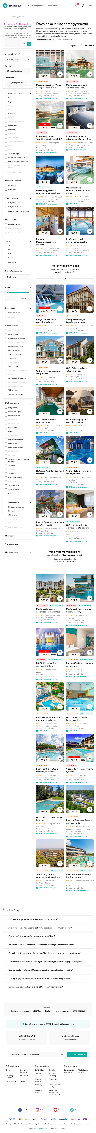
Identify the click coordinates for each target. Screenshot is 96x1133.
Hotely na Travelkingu (53, 1075)
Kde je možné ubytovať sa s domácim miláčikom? (31, 936)
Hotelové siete (11, 552)
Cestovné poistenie (38, 1080)
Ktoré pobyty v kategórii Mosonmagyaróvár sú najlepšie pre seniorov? (41, 978)
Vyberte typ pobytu (13, 93)
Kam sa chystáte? (12, 54)
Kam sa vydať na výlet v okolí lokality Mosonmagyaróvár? (35, 987)
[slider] (7, 292)
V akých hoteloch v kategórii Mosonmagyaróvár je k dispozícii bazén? (41, 944)
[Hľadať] (29, 44)
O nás (8, 1070)
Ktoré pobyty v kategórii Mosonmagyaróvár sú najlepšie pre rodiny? (40, 970)
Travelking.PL (63, 1128)
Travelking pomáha (9, 1077)
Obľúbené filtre (11, 220)
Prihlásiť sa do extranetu (83, 1071)
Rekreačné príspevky (38, 1091)
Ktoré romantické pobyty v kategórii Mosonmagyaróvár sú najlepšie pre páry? (45, 961)
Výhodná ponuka (12, 502)
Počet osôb (9, 77)
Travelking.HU (52, 1128)
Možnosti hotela (12, 403)
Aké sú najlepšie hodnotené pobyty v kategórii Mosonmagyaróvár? (40, 927)
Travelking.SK (43, 1128)
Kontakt (23, 1081)
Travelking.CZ (33, 1128)
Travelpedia (53, 1079)
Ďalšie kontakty (69, 1040)
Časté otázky (39, 1070)
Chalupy (38, 1074)
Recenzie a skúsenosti (24, 1071)
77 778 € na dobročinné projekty (59, 1024)
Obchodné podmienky (36, 1124)
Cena (7, 287)
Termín (8, 66)
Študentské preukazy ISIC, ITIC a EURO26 (54, 1092)
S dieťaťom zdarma (13, 271)
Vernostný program (38, 1086)
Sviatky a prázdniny (13, 181)
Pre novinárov (11, 1081)
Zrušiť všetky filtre (65, 39)
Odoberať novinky (77, 1054)
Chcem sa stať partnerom (69, 1071)
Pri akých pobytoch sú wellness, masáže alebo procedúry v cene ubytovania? (44, 953)
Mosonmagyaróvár (17, 17)
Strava (8, 241)
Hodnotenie (10, 536)
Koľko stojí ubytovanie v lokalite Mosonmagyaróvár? (33, 919)
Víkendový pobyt (12, 198)
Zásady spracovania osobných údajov (56, 1124)
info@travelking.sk (70, 1036)
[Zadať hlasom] (24, 44)
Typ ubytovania (11, 544)
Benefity (52, 1070)
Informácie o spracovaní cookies (80, 1124)
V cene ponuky (11, 326)
